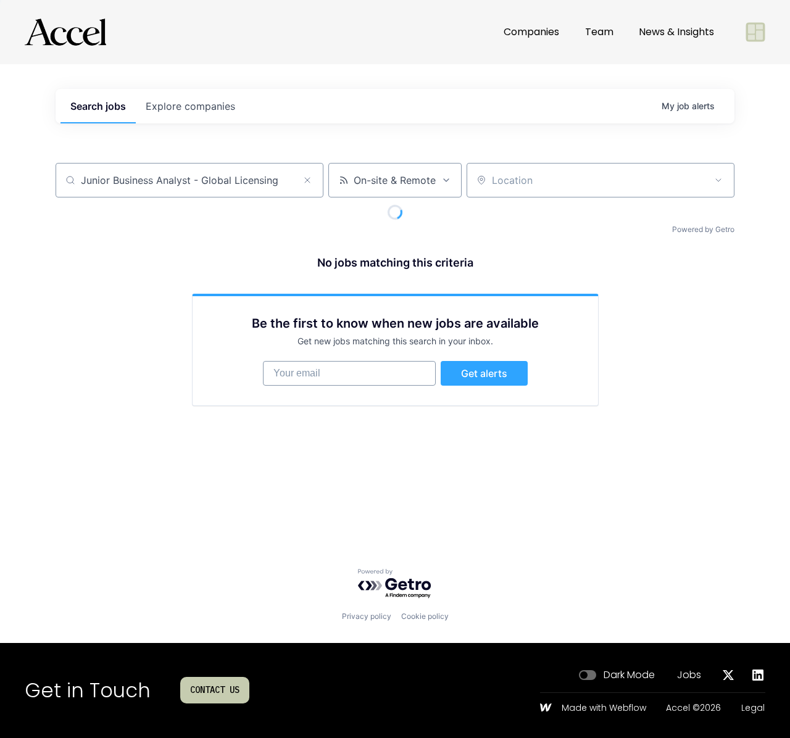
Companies (531, 32)
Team (599, 32)
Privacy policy (366, 616)
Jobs (689, 675)
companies (190, 106)
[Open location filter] (718, 180)
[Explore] (755, 32)
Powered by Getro (703, 229)
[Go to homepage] (65, 32)
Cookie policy (425, 616)
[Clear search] (307, 180)
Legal (753, 708)
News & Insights (676, 32)
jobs (98, 106)
